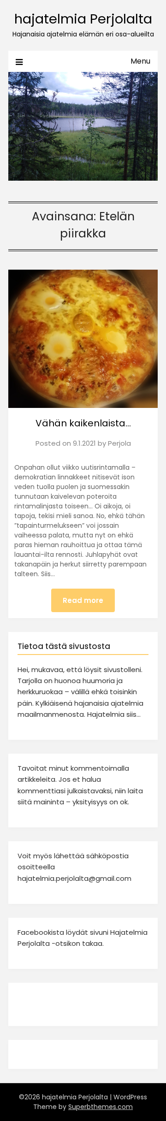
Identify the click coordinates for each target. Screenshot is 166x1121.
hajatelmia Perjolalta (83, 19)
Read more (83, 600)
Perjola (119, 443)
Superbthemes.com (100, 1106)
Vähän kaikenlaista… (83, 423)
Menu (140, 61)
